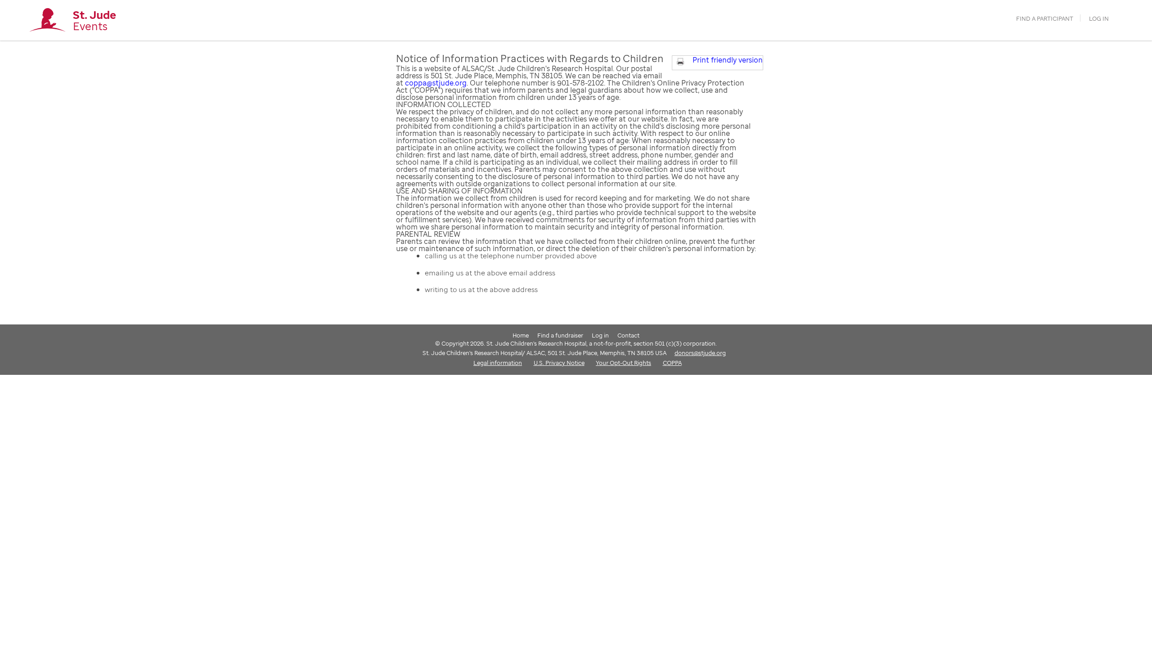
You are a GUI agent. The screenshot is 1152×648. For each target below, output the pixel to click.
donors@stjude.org (700, 353)
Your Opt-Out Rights (623, 363)
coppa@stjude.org (436, 83)
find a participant (1044, 19)
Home (521, 335)
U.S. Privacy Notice (559, 363)
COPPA (672, 363)
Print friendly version (728, 60)
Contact (628, 335)
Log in (1099, 19)
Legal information (497, 363)
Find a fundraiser (560, 335)
